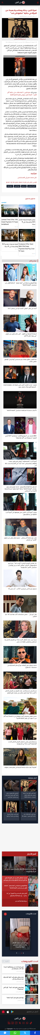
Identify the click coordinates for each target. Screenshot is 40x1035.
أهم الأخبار (31, 854)
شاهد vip (9, 186)
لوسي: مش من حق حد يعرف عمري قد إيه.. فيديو (21, 182)
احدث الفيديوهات (21, 961)
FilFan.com (32, 1028)
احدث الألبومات (31, 914)
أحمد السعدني (31, 186)
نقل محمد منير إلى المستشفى (27, 177)
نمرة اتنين (17, 186)
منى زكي (24, 186)
